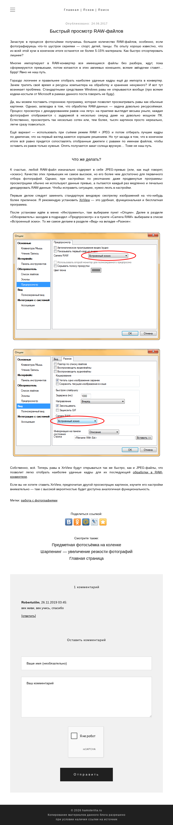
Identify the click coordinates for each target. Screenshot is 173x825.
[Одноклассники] (77, 522)
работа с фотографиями (39, 500)
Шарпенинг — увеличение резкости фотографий (86, 551)
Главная (71, 9)
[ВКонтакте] (68, 522)
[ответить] (28, 616)
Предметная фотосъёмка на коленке (86, 545)
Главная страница (86, 558)
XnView (84, 200)
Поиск (103, 9)
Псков (88, 9)
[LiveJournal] (94, 522)
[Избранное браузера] (103, 522)
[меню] (13, 10)
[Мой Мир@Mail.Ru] (85, 522)
